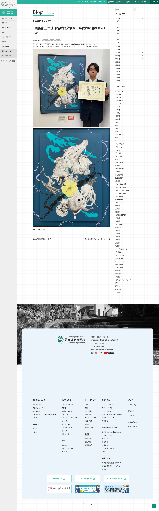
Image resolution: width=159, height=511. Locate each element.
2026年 (117, 18)
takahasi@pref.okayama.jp (104, 349)
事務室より (105, 445)
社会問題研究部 (120, 215)
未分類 (117, 292)
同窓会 (117, 286)
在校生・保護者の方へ (91, 2)
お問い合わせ (121, 2)
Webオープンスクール (109, 418)
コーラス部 (119, 224)
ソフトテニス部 (120, 184)
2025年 (117, 46)
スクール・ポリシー (108, 404)
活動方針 (88, 438)
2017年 (117, 71)
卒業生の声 (119, 264)
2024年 (117, 49)
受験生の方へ (80, 2)
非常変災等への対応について (111, 432)
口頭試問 (118, 274)
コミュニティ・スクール (123, 280)
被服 (116, 125)
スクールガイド (132, 2)
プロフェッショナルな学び (70, 418)
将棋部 (117, 246)
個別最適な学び (67, 411)
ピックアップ (119, 100)
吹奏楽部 (118, 227)
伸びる (64, 408)
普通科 (117, 116)
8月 (118, 21)
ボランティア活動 (91, 418)
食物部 (117, 230)
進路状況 (65, 445)
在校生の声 (119, 267)
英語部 (117, 212)
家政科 (117, 119)
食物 (116, 122)
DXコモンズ (119, 91)
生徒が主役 (65, 434)
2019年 (117, 65)
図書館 (117, 165)
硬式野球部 (119, 199)
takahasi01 (42, 229)
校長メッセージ (38, 408)
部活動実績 (119, 175)
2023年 (117, 53)
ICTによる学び (66, 414)
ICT (116, 141)
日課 (86, 404)
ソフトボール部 (120, 193)
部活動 (4, 42)
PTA (116, 283)
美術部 (58, 40)
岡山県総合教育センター (115, 479)
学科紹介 (4, 23)
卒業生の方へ (102, 2)
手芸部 (117, 233)
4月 (118, 33)
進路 (3, 32)
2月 (118, 39)
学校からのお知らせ (108, 448)
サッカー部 (119, 196)
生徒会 (117, 150)
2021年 (117, 59)
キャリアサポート (67, 448)
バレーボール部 (120, 187)
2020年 (117, 62)
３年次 (117, 113)
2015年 (117, 77)
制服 (116, 159)
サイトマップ (154, 2)
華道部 (117, 240)
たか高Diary (5, 46)
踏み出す (65, 431)
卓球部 (117, 181)
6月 (118, 27)
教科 (116, 137)
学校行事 (118, 153)
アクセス (112, 2)
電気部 (117, 206)
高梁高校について (7, 18)
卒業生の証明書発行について (111, 463)
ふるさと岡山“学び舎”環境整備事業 (44, 414)
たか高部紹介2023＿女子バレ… (44, 239)
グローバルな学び (67, 427)
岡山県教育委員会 (86, 479)
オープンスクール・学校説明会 (112, 414)
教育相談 (118, 270)
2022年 (117, 56)
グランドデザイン (67, 404)
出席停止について (108, 435)
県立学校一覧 (57, 479)
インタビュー (119, 261)
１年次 (117, 107)
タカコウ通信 (119, 258)
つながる (65, 421)
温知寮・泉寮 (119, 168)
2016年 (117, 74)
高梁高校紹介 (37, 404)
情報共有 (105, 442)
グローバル (119, 147)
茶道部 (117, 236)
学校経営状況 (37, 411)
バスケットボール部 (122, 190)
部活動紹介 (88, 445)
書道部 (117, 221)
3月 (118, 36)
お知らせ (118, 104)
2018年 (117, 68)
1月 (118, 43)
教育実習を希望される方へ (111, 466)
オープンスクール (144, 2)
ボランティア (119, 156)
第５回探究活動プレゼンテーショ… (97, 239)
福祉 (116, 128)
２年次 (117, 110)
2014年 (117, 80)
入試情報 (105, 421)
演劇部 (117, 243)
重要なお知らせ (6, 51)
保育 (116, 131)
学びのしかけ (6, 27)
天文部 (117, 209)
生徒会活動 (88, 411)
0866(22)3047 (99, 343)
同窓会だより (119, 289)
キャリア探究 (119, 144)
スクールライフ (6, 37)
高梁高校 (45, 40)
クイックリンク (6, 56)
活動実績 (88, 442)
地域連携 (118, 94)
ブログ (130, 400)
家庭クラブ (119, 134)
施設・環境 (119, 162)
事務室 (117, 277)
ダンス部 (118, 202)
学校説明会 (119, 252)
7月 (118, 24)
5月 (118, 30)
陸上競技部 (119, 178)
